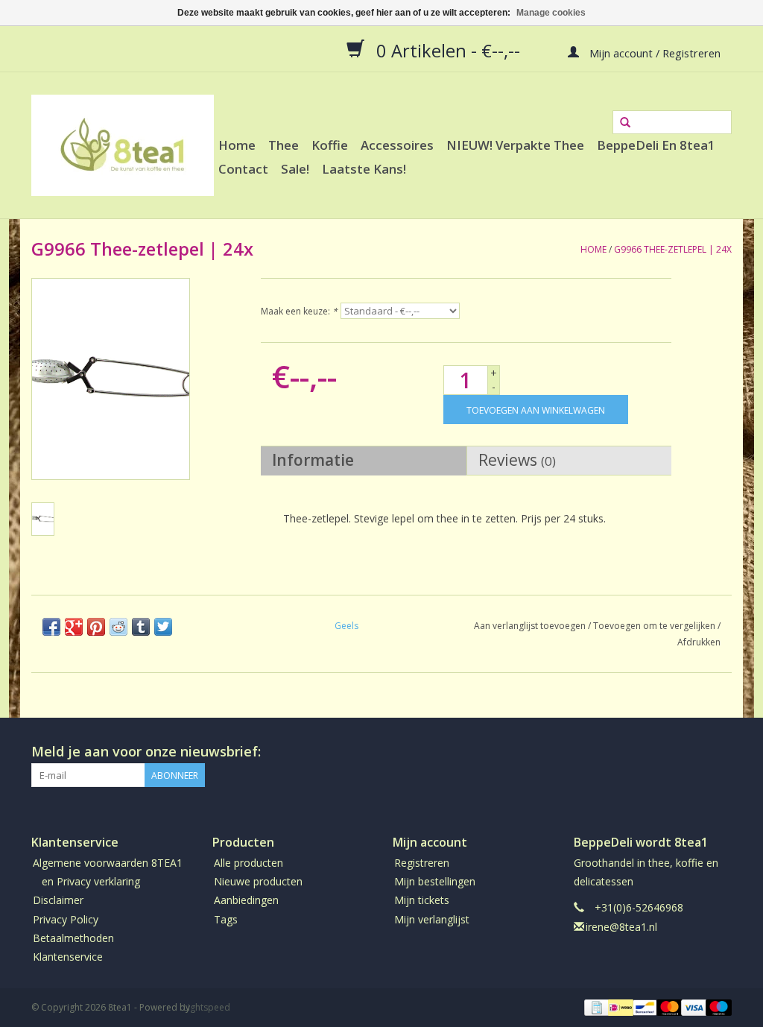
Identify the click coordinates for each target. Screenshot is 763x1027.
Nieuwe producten (258, 881)
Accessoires (397, 145)
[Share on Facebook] (51, 627)
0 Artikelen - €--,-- (448, 50)
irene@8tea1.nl (621, 927)
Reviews (517, 459)
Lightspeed (206, 1007)
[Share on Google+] (74, 627)
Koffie (329, 145)
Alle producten (248, 863)
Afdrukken (699, 642)
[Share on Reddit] (118, 627)
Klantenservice (68, 956)
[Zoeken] (625, 123)
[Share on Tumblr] (141, 627)
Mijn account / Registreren (653, 52)
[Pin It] (96, 627)
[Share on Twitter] (163, 627)
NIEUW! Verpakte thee (515, 145)
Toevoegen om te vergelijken (655, 625)
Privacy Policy (65, 919)
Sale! (295, 168)
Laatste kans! (364, 168)
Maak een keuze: (299, 311)
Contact (243, 168)
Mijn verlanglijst (431, 919)
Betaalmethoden (73, 938)
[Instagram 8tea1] (720, 752)
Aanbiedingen (246, 900)
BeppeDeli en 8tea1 (656, 145)
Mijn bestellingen (434, 881)
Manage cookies (551, 12)
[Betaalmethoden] (595, 1006)
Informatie (313, 459)
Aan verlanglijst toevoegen (530, 625)
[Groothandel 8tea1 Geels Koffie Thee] (122, 145)
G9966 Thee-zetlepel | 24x (673, 249)
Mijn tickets (421, 900)
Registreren (421, 863)
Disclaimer (58, 900)
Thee (283, 145)
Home (237, 145)
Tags (226, 919)
